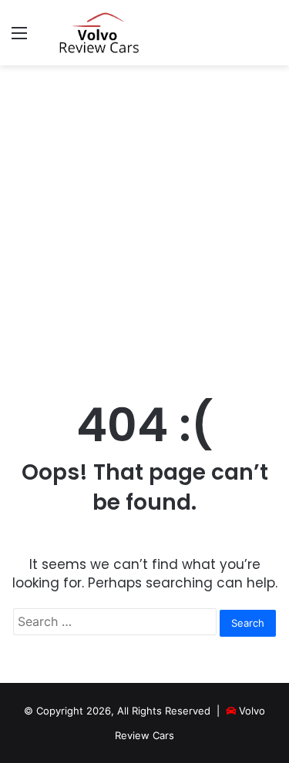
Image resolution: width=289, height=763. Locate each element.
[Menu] (19, 38)
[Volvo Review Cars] (100, 33)
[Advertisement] (144, 225)
